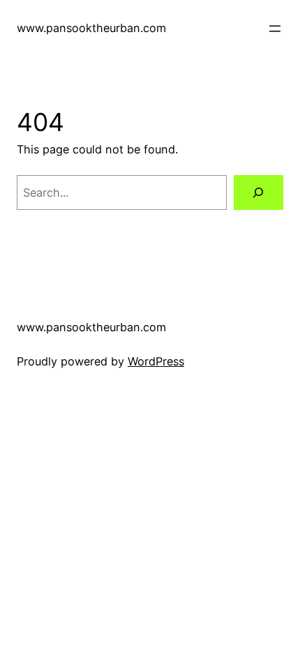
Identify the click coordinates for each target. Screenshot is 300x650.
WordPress (156, 361)
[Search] (258, 192)
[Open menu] (275, 28)
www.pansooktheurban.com (91, 28)
